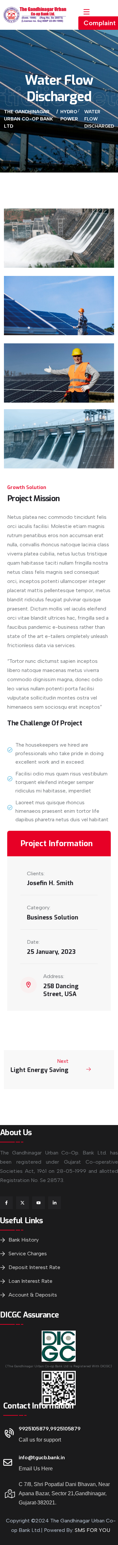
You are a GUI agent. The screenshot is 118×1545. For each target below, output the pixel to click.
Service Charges (28, 1253)
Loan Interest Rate (30, 1281)
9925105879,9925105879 (49, 1429)
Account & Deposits (33, 1295)
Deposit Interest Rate (34, 1267)
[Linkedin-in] (54, 1202)
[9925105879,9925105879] (7, 1433)
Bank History (24, 1240)
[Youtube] (38, 1202)
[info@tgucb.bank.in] (7, 1462)
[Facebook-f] (6, 1202)
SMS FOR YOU (92, 1530)
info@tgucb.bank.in (42, 1457)
